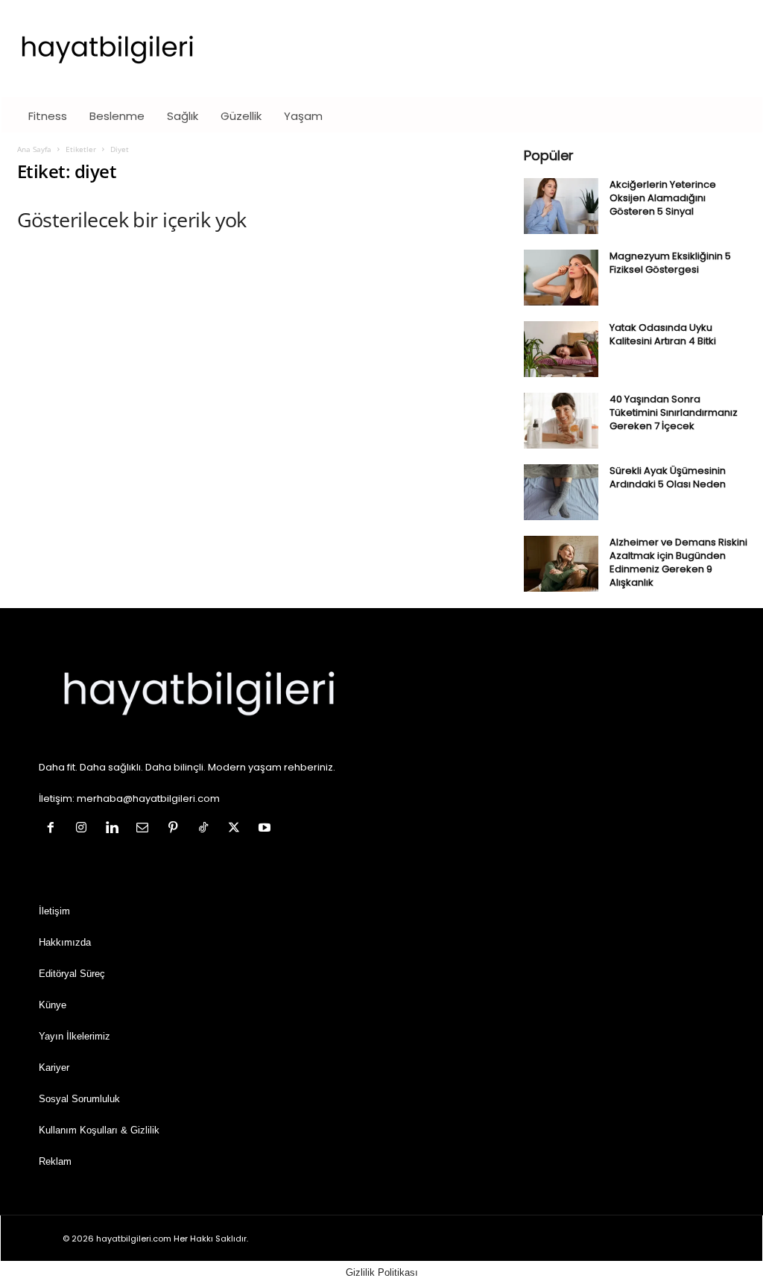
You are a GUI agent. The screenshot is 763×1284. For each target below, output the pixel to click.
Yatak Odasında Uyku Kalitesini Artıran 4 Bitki (663, 334)
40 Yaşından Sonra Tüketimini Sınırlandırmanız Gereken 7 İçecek (674, 412)
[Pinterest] (176, 829)
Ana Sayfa (34, 149)
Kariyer (54, 1067)
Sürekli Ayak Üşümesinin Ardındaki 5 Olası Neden (668, 477)
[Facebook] (54, 829)
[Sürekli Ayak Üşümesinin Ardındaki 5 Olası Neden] (561, 492)
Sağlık (182, 116)
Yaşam (303, 116)
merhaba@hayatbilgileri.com (148, 798)
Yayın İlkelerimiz (74, 1036)
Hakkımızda (65, 942)
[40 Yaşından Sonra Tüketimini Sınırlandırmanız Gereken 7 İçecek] (561, 421)
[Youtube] (266, 829)
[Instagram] (84, 829)
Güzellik (241, 116)
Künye (52, 1005)
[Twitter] (237, 829)
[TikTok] (206, 829)
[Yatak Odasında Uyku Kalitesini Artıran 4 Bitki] (561, 349)
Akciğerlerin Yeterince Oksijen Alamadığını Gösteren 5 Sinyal (663, 197)
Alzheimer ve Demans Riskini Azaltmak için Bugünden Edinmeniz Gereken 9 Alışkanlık (678, 562)
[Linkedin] (115, 829)
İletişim (54, 911)
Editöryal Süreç (72, 973)
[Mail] (145, 829)
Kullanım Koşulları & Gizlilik (99, 1130)
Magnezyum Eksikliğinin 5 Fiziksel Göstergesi (670, 262)
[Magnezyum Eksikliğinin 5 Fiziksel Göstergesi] (561, 278)
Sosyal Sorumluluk (79, 1098)
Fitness (47, 116)
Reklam (55, 1161)
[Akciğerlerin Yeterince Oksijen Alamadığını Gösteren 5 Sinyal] (561, 206)
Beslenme (117, 116)
